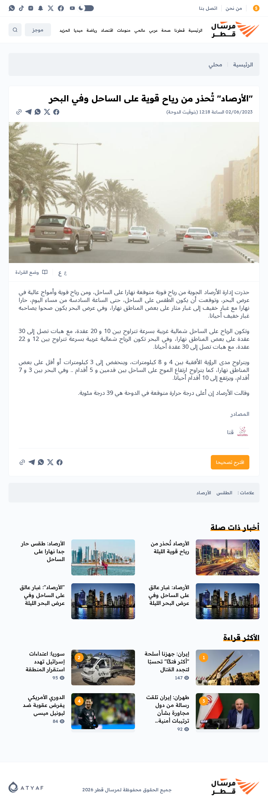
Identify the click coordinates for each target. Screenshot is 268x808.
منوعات (123, 30)
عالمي (139, 30)
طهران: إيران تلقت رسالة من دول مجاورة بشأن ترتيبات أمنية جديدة (167, 713)
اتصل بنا (208, 8)
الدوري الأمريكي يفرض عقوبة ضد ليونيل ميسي (44, 705)
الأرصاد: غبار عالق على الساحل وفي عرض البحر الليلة (168, 595)
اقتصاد (107, 30)
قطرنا (180, 30)
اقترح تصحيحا (230, 462)
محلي (215, 64)
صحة (166, 30)
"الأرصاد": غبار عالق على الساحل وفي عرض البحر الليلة (42, 595)
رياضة (92, 30)
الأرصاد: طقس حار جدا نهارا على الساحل (43, 551)
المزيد (64, 30)
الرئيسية (195, 30)
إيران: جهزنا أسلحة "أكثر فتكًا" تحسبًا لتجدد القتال (166, 661)
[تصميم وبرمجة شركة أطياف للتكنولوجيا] (25, 787)
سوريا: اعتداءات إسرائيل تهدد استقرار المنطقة (45, 661)
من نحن (234, 8)
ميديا (78, 30)
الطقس (224, 493)
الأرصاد (203, 493)
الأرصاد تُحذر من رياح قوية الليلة (170, 547)
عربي (153, 30)
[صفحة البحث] (15, 29)
